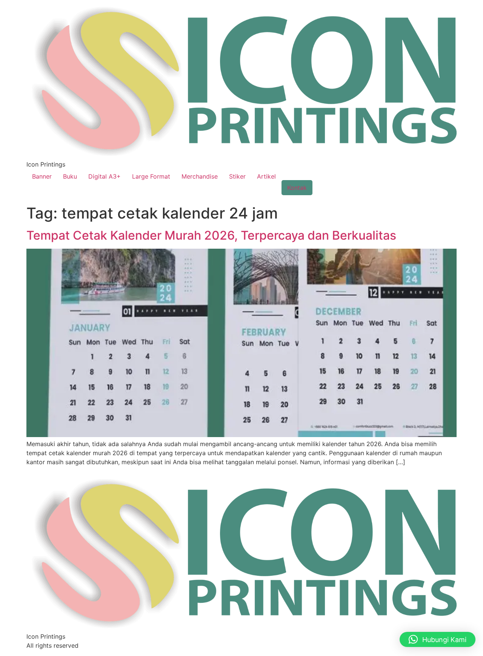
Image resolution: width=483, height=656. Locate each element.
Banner (42, 176)
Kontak (297, 187)
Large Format (151, 176)
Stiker (237, 176)
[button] (437, 639)
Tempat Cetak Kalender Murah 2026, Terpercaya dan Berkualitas (211, 235)
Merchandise (200, 176)
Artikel (266, 176)
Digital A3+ (104, 176)
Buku (70, 176)
